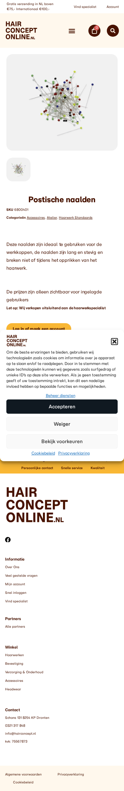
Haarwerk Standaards (76, 218)
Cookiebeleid (43, 453)
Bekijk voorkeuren (62, 441)
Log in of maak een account (39, 328)
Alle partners (15, 627)
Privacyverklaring (74, 453)
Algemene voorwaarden (23, 774)
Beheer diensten (60, 395)
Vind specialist (85, 7)
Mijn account (15, 584)
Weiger (62, 424)
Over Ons (12, 567)
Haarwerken (14, 655)
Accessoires (36, 218)
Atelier (52, 218)
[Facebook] (8, 540)
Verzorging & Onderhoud (24, 672)
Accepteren (62, 407)
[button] (114, 341)
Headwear (13, 689)
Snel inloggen (15, 593)
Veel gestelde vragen (21, 576)
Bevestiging (14, 664)
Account (113, 7)
